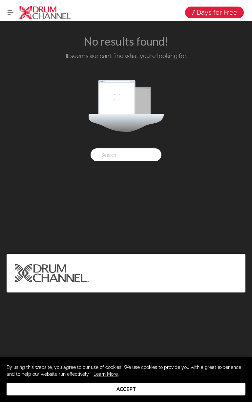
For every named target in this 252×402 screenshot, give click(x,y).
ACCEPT (126, 389)
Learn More (106, 374)
